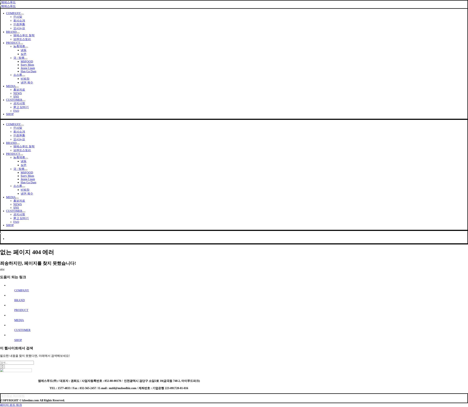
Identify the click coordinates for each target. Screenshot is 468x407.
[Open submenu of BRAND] (18, 32)
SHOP (18, 340)
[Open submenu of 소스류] (23, 75)
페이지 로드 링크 (11, 404)
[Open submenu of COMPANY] (22, 14)
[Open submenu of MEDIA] (17, 87)
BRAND (19, 300)
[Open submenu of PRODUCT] (21, 43)
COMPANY (21, 290)
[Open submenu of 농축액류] (26, 47)
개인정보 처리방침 (13, 396)
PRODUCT (21, 310)
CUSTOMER (22, 330)
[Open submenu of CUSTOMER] (23, 100)
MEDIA (19, 320)
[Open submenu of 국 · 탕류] (25, 58)
